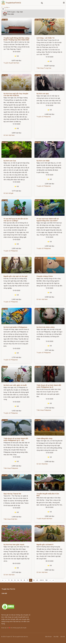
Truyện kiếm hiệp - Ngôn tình (11, 599)
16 (24, 580)
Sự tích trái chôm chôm (46, 327)
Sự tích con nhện (43, 161)
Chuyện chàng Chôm (45, 276)
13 (14, 580)
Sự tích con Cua (10, 161)
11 (8, 580)
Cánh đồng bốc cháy (44, 438)
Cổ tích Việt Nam (9, 135)
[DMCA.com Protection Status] (8, 609)
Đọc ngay (4, 19)
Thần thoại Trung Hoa (44, 68)
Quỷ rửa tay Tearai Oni (12, 494)
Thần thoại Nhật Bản (10, 519)
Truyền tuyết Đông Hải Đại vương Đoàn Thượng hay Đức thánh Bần (16, 39)
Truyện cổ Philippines (44, 116)
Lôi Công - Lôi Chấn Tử (45, 38)
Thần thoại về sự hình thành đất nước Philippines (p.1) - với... (16, 439)
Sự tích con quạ (43, 94)
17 (27, 580)
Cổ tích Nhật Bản (42, 464)
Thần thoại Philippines (44, 410)
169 (46, 580)
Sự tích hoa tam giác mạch (14, 545)
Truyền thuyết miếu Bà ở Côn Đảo (48, 495)
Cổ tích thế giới (8, 193)
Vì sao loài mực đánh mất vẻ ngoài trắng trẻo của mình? (48, 220)
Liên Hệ (62, 636)
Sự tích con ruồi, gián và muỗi (15, 385)
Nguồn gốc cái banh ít (45, 545)
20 (37, 580)
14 (18, 580)
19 (33, 580)
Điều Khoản (48, 636)
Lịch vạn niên (6, 595)
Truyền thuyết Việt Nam (11, 63)
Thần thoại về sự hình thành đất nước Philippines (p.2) (49, 386)
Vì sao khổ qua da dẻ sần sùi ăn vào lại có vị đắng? (16, 220)
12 (11, 580)
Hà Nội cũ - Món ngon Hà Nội (11, 597)
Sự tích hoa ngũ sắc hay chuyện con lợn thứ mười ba (16, 94)
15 (21, 580)
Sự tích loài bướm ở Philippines (15, 327)
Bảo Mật (56, 636)
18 (30, 580)
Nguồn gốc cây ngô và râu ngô (15, 276)
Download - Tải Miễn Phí (10, 602)
